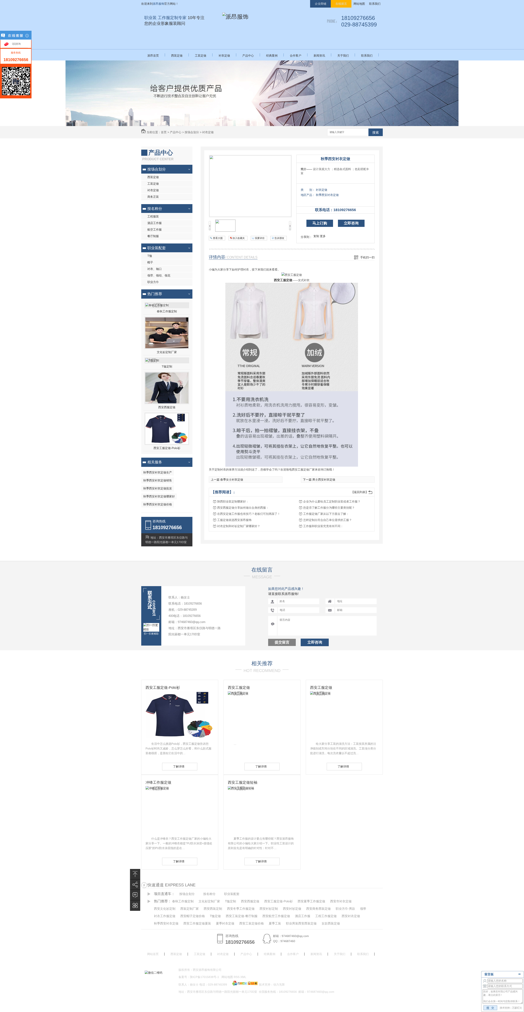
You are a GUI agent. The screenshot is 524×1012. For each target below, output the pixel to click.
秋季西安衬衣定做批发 (157, 488)
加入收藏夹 (239, 238)
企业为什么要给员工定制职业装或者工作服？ (331, 501)
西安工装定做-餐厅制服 (241, 916)
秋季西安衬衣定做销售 (157, 480)
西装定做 (177, 55)
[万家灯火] (244, 984)
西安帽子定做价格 (192, 916)
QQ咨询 (16, 43)
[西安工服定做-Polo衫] (166, 443)
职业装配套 (156, 248)
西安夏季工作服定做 (311, 901)
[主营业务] (135, 905)
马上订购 (319, 223)
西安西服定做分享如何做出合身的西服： (243, 507)
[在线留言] (135, 895)
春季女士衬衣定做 (231, 479)
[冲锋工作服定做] (157, 788)
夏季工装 (275, 923)
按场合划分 (192, 132)
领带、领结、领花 (158, 275)
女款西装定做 (331, 923)
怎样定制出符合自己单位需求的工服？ (327, 520)
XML (243, 977)
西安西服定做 (166, 407)
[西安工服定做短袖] (241, 788)
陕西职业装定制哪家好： (233, 501)
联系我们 (375, 3)
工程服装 (153, 216)
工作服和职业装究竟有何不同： (323, 526)
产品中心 (248, 55)
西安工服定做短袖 (242, 782)
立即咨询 (351, 223)
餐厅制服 (153, 236)
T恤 (149, 255)
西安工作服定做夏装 (197, 923)
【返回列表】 (359, 492)
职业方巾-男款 (345, 908)
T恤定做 (215, 916)
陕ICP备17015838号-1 (204, 977)
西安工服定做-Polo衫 (167, 448)
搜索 (375, 132)
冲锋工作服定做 (158, 782)
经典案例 (272, 55)
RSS (237, 977)
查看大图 (218, 238)
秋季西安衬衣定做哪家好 (159, 496)
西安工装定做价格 (251, 923)
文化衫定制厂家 (167, 352)
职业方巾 (153, 282)
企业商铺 (320, 3)
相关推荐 (262, 663)
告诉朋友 (279, 238)
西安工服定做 (283, 280)
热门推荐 (154, 294)
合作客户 (295, 55)
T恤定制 (167, 366)
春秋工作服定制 (167, 311)
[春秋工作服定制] (157, 305)
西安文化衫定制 (164, 908)
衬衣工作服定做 (164, 916)
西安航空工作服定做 (276, 916)
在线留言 (341, 3)
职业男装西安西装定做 (301, 923)
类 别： (308, 189)
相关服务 (154, 462)
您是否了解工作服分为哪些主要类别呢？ (329, 507)
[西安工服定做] (238, 693)
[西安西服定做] (166, 402)
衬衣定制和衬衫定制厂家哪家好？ (238, 526)
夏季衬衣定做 (225, 923)
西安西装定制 (213, 908)
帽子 (150, 262)
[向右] (290, 229)
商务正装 (153, 196)
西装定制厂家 (189, 908)
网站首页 (153, 954)
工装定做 (200, 55)
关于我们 (343, 55)
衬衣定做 (224, 55)
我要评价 (260, 238)
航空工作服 (154, 229)
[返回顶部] (135, 874)
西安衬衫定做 (292, 908)
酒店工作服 (154, 223)
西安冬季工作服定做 (241, 908)
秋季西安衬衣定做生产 (157, 472)
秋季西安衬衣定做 (335, 159)
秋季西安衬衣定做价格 (157, 504)
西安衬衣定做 (351, 916)
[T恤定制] (152, 360)
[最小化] (519, 974)
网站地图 (359, 3)
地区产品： (308, 195)
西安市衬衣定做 (341, 901)
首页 (164, 132)
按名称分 (154, 209)
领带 (363, 908)
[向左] (210, 229)
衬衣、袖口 (154, 269)
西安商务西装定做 (318, 908)
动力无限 (279, 984)
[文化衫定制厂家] (166, 347)
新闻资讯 (319, 55)
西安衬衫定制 (269, 908)
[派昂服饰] (235, 17)
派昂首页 (153, 55)
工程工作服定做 (326, 916)
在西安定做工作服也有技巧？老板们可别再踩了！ (248, 513)
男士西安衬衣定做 (323, 479)
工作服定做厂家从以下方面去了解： (326, 513)
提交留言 (282, 642)
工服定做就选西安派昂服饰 (234, 520)
